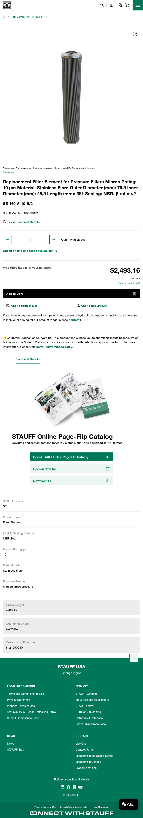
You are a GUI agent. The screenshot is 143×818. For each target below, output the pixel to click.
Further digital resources (91, 724)
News (10, 743)
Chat (131, 804)
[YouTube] (80, 787)
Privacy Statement (18, 699)
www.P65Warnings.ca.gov (54, 347)
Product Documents (88, 711)
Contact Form (84, 749)
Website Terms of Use (21, 705)
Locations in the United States (94, 755)
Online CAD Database (89, 718)
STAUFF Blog (15, 749)
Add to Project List (24, 305)
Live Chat (81, 743)
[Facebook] (68, 787)
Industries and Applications (92, 699)
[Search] (102, 5)
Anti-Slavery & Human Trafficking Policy (31, 711)
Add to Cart (14, 294)
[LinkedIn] (62, 787)
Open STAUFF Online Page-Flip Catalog (60, 457)
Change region (71, 673)
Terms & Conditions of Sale (73, 806)
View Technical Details (24, 222)
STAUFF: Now (84, 705)
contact (74, 320)
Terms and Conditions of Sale (25, 693)
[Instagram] (74, 787)
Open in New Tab (45, 469)
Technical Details (28, 359)
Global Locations (86, 767)
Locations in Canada (88, 761)
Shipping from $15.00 (129, 283)
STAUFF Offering (86, 693)
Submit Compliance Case (23, 718)
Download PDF (43, 481)
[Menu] (138, 5)
